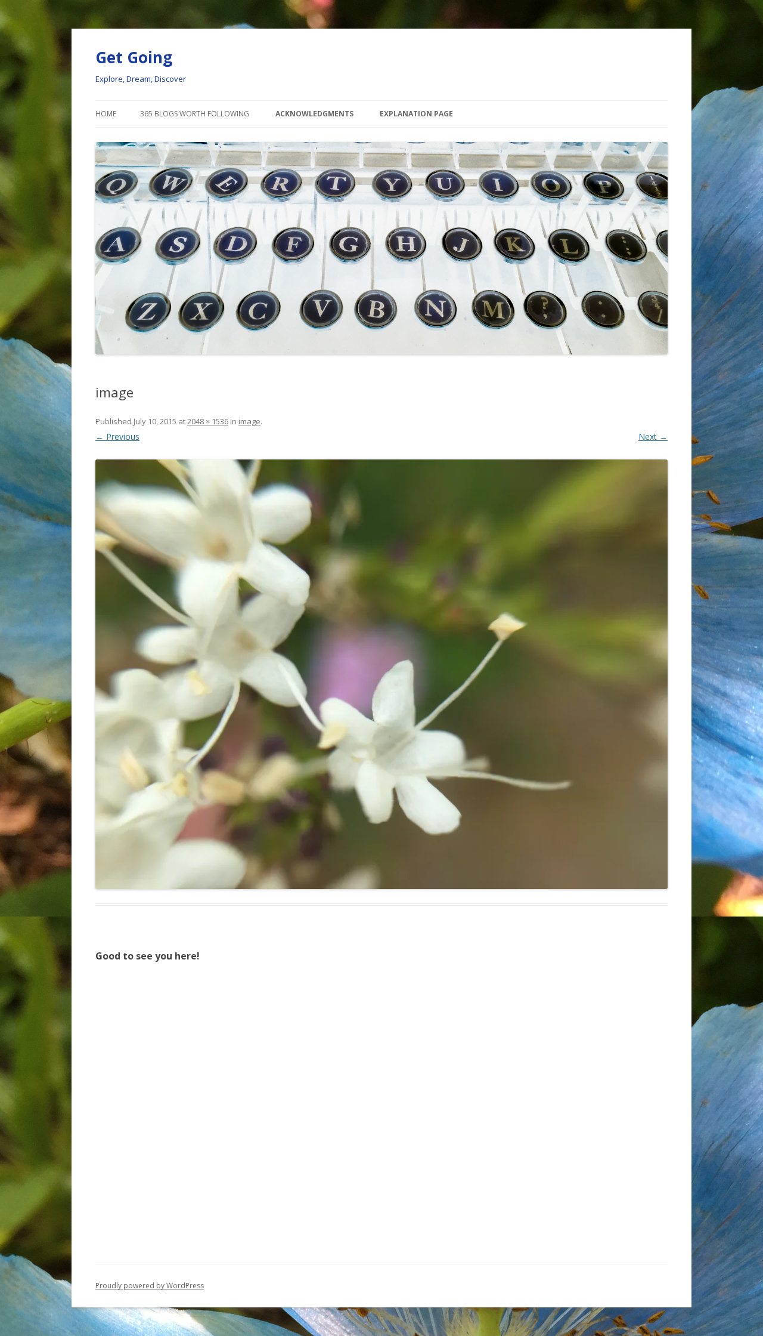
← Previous (117, 436)
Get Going (133, 57)
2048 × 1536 (207, 421)
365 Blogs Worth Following (194, 114)
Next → (653, 436)
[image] (381, 674)
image (249, 421)
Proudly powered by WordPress (149, 1286)
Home (105, 114)
